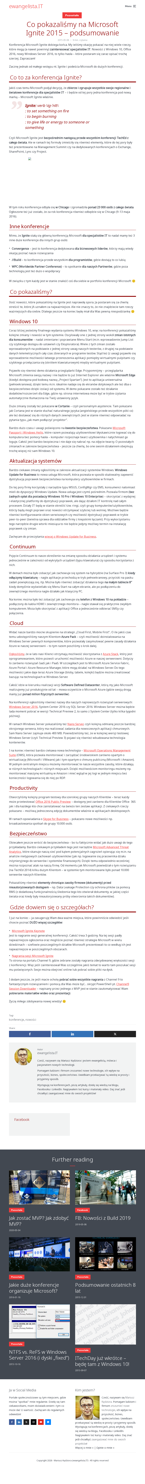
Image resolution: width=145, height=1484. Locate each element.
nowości (30, 1020)
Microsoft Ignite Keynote (28, 931)
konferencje (16, 1020)
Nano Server (75, 724)
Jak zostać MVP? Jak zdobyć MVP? (39, 1221)
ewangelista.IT (26, 6)
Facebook (82, 1210)
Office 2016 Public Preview (53, 802)
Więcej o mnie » (84, 1447)
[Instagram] (33, 1422)
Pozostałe (72, 15)
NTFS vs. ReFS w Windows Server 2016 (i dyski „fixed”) (39, 1355)
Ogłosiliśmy (16, 654)
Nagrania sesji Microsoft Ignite (32, 956)
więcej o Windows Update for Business (70, 537)
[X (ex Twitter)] (26, 1422)
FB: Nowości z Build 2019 (103, 1218)
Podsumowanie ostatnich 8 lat (105, 1288)
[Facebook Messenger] (48, 1422)
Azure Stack (110, 654)
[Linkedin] (19, 1422)
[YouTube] (41, 1422)
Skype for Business (56, 819)
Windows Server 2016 (23, 707)
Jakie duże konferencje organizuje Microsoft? (34, 1288)
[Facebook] (12, 1422)
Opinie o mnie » (105, 1447)
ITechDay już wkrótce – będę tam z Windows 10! (102, 1361)
